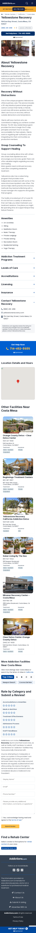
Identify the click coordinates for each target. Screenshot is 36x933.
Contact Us (19, 893)
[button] (18, 381)
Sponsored (30, 9)
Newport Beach (9, 682)
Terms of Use (18, 917)
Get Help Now (7, 9)
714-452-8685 (19, 349)
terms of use (16, 820)
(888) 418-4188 (6, 28)
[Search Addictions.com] (26, 3)
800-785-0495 (19, 9)
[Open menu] (32, 3)
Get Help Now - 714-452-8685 (18, 33)
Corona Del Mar (25, 682)
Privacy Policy (18, 921)
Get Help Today (16, 928)
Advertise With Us (19, 907)
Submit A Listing (19, 902)
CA (29, 21)
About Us (19, 897)
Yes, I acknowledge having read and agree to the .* (16, 818)
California (21, 14)
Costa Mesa (31, 14)
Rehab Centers (10, 14)
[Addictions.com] (2, 14)
